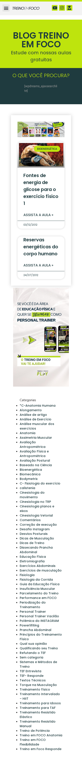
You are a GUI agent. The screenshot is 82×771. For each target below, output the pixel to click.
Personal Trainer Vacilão (39, 616)
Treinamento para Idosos (40, 703)
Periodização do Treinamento (33, 604)
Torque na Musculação (38, 685)
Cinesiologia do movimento (32, 494)
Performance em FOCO (38, 598)
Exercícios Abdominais (38, 566)
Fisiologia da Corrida (36, 579)
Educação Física (33, 556)
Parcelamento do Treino (39, 593)
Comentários (30, 520)
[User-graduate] (69, 8)
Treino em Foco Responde (40, 749)
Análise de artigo (33, 415)
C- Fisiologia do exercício (40, 483)
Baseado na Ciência (36, 465)
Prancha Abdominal (35, 630)
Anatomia (27, 433)
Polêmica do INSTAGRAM (39, 621)
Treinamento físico (35, 689)
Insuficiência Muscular (37, 589)
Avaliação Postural (35, 460)
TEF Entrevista (30, 671)
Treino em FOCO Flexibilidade (33, 742)
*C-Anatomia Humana (38, 405)
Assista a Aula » (38, 214)
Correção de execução (38, 524)
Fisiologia (27, 575)
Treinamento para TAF (38, 708)
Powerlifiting (29, 625)
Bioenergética (31, 469)
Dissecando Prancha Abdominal (36, 549)
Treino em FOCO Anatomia (41, 735)
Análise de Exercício (35, 419)
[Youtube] (55, 8)
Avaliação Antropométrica (32, 444)
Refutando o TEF (33, 653)
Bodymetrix (29, 479)
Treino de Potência (35, 730)
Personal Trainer (33, 611)
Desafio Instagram (35, 529)
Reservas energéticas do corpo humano (40, 247)
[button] (6, 8)
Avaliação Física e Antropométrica (34, 453)
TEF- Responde (32, 676)
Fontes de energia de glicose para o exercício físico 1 (40, 189)
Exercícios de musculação (41, 570)
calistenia (27, 488)
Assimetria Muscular (36, 437)
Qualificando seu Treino (39, 648)
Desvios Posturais (34, 534)
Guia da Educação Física (39, 584)
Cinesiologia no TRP (35, 502)
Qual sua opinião (33, 643)
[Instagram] (62, 8)
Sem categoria (31, 657)
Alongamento (31, 410)
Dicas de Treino (32, 543)
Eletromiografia (32, 561)
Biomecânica (30, 474)
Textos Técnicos (33, 680)
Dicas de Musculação (37, 538)
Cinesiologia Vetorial (36, 515)
